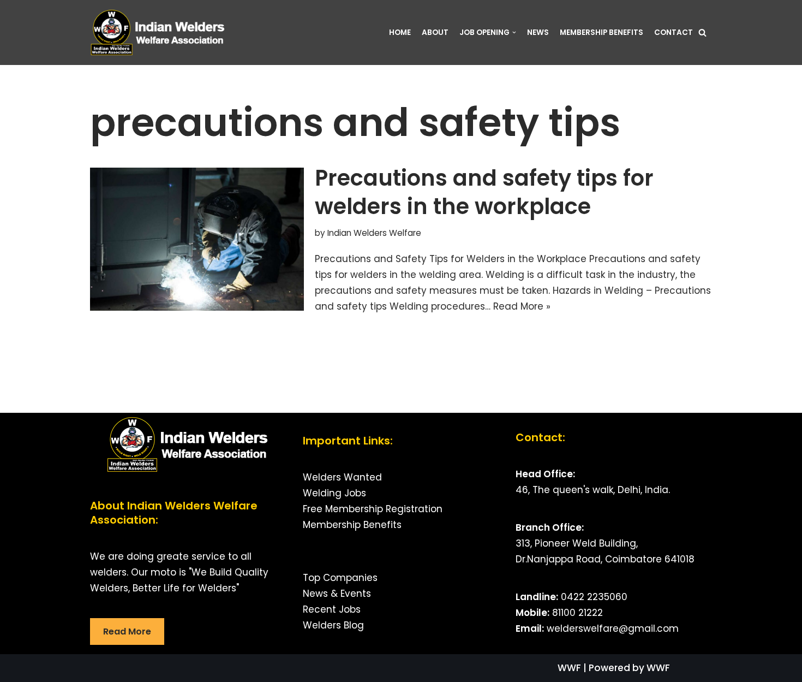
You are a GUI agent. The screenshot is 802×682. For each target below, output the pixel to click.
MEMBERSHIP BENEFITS (601, 32)
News (538, 32)
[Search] (702, 32)
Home (400, 32)
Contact (673, 32)
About (435, 32)
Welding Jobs (334, 493)
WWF (569, 667)
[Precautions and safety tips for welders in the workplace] (197, 239)
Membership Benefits (352, 524)
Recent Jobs (332, 609)
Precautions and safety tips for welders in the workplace (484, 192)
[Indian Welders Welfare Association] (161, 32)
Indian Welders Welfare (374, 233)
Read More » (521, 306)
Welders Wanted (342, 477)
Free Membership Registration (372, 508)
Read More (127, 631)
